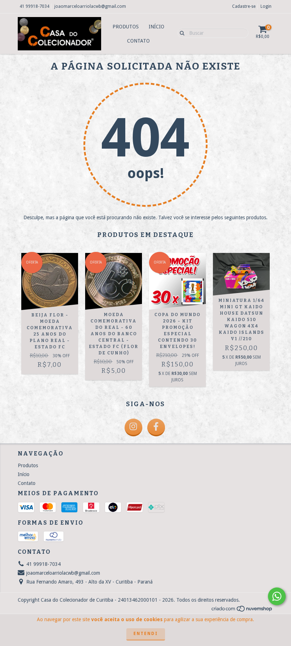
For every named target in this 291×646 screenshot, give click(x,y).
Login (265, 6)
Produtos (125, 26)
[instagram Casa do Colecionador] (133, 427)
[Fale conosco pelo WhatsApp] (277, 596)
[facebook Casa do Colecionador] (156, 427)
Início (156, 26)
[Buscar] (180, 32)
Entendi (145, 633)
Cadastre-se (244, 6)
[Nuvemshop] (242, 610)
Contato (138, 41)
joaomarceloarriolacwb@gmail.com (90, 6)
